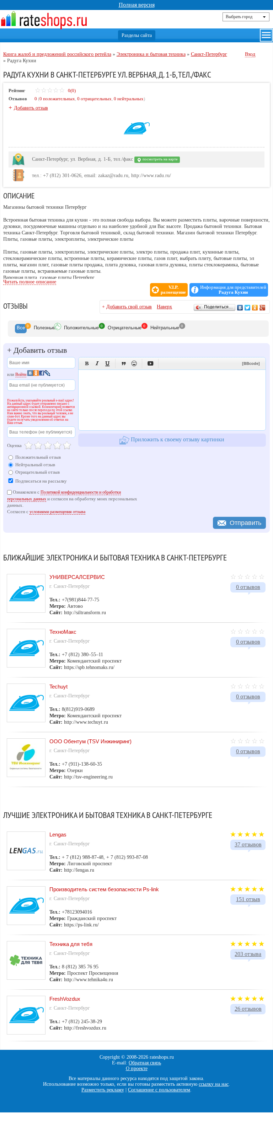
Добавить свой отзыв (129, 306)
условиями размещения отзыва (57, 511)
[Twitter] (247, 307)
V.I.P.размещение (173, 290)
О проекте (137, 1068)
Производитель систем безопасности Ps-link (104, 889)
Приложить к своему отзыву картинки (176, 439)
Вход (250, 54)
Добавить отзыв (31, 108)
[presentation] (21, 328)
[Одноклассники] (255, 307)
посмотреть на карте (159, 159)
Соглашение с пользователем (159, 1090)
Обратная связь (145, 1062)
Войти (20, 374)
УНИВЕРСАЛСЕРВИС (77, 577)
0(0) (71, 90)
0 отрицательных (94, 98)
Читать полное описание (29, 282)
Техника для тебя (70, 944)
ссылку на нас (214, 1084)
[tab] (21, 328)
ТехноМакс (62, 632)
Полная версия (137, 5)
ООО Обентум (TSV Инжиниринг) (90, 741)
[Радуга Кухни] (136, 140)
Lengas (57, 834)
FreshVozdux (64, 999)
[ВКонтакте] (240, 307)
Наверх (164, 306)
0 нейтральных (129, 98)
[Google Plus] (262, 307)
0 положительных (57, 98)
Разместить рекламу (102, 1090)
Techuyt (58, 687)
